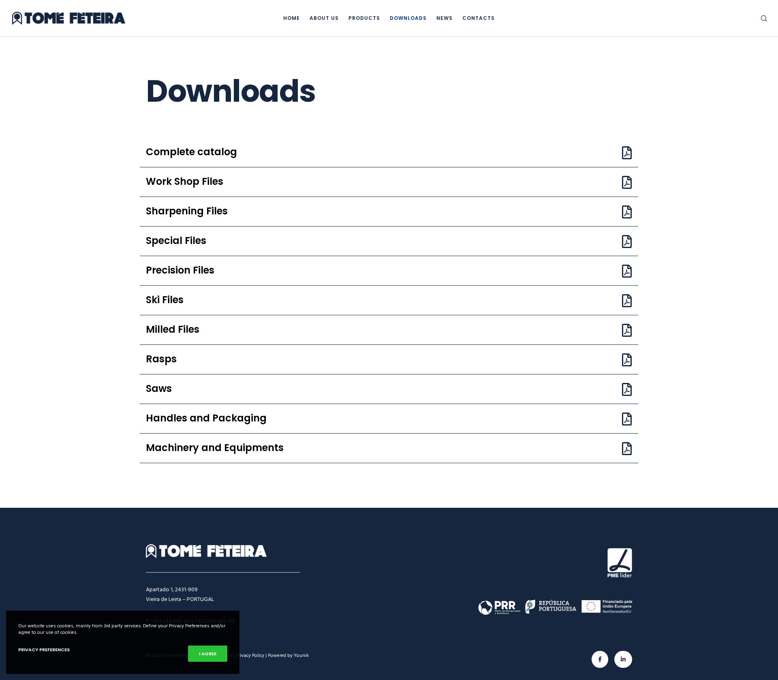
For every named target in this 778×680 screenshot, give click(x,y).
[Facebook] (600, 659)
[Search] (759, 18)
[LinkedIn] (623, 659)
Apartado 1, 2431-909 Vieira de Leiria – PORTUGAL (180, 594)
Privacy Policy (250, 655)
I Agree (207, 653)
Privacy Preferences (44, 649)
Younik (301, 655)
